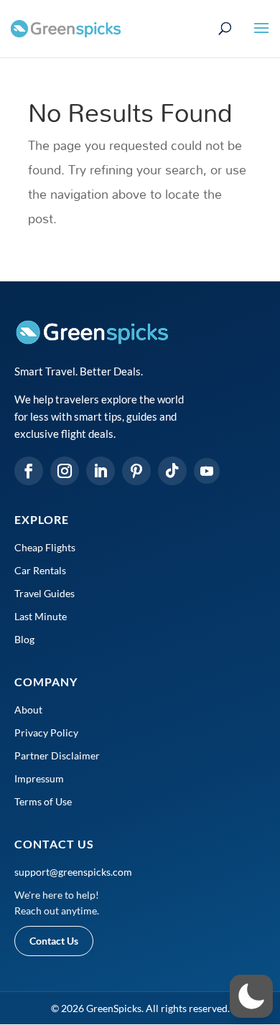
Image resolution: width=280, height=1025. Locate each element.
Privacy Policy (46, 732)
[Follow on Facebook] (28, 471)
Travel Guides (44, 593)
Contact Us (53, 941)
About (28, 709)
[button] (251, 996)
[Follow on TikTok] (172, 471)
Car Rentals (40, 570)
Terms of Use (43, 801)
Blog (24, 639)
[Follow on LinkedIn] (100, 471)
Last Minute (40, 616)
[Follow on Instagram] (64, 471)
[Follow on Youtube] (207, 471)
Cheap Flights (44, 547)
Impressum (39, 778)
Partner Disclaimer (57, 755)
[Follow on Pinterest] (136, 471)
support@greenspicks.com (73, 872)
